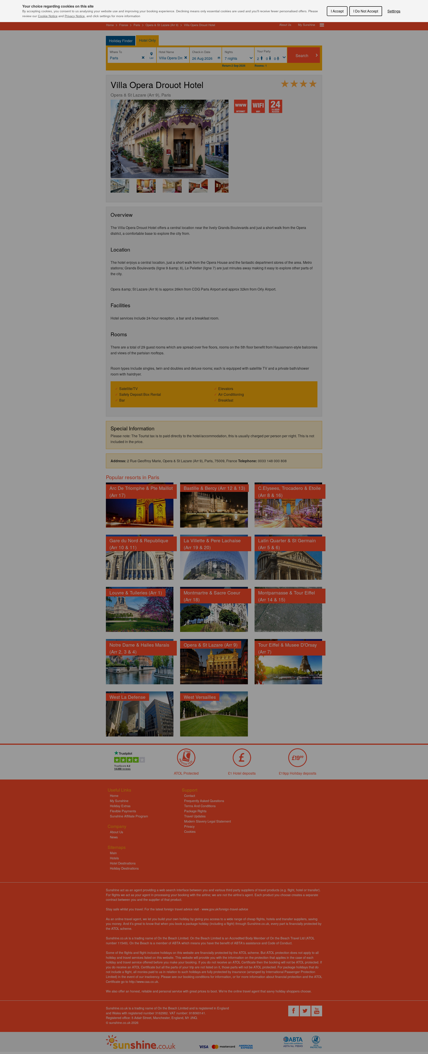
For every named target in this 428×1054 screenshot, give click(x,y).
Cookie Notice (48, 16)
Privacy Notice (75, 16)
